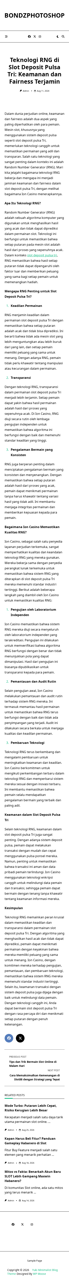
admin (26, 91)
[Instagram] (40, 36)
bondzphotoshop (34, 15)
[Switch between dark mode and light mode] (57, 36)
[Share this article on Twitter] (20, 1038)
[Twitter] (34, 36)
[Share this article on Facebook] (9, 1038)
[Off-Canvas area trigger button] (6, 36)
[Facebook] (29, 36)
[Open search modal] (63, 36)
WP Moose (39, 1274)
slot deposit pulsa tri (42, 255)
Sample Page (34, 1261)
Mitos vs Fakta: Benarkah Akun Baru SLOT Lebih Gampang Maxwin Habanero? (33, 1176)
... (49, 1122)
